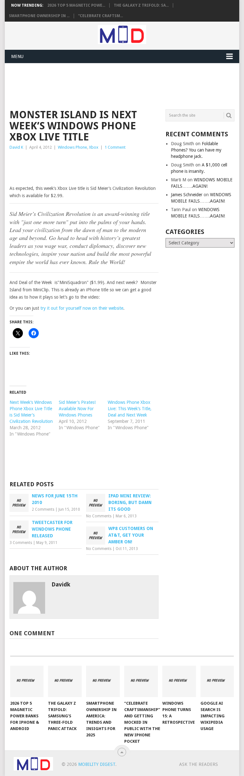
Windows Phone (72, 147)
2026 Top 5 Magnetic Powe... (76, 5)
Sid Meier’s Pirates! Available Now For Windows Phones (77, 408)
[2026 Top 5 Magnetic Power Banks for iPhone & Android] (27, 681)
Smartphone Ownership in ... (39, 16)
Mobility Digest (96, 764)
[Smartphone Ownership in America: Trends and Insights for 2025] (103, 681)
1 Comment (115, 147)
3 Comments (21, 542)
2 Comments (43, 509)
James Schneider (186, 194)
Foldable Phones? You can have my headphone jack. (196, 150)
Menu (17, 56)
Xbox (93, 147)
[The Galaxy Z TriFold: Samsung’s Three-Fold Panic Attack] (65, 681)
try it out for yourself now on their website (81, 308)
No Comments (99, 516)
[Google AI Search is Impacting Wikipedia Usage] (217, 681)
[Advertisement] (125, 85)
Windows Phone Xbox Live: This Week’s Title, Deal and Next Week (130, 408)
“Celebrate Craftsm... (100, 16)
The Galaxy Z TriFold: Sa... (141, 5)
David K (16, 147)
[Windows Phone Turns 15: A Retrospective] (179, 681)
